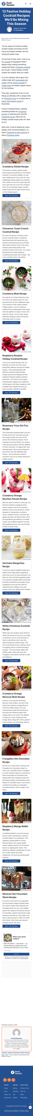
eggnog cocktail (19, 83)
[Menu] (30, 3)
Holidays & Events (25, 1052)
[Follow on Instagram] (13, 1080)
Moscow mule (10, 98)
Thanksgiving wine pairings (16, 132)
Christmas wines (12, 135)
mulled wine (6, 85)
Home (3, 38)
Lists (6, 38)
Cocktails (10, 1052)
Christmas (4, 1052)
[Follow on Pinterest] (9, 1080)
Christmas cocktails (22, 67)
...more (18, 1048)
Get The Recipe (11, 195)
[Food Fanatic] (11, 4)
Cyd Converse (19, 30)
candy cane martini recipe (12, 101)
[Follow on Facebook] (5, 1080)
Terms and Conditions (11, 1111)
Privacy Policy (24, 1111)
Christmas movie (8, 117)
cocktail (7, 62)
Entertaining (16, 1052)
